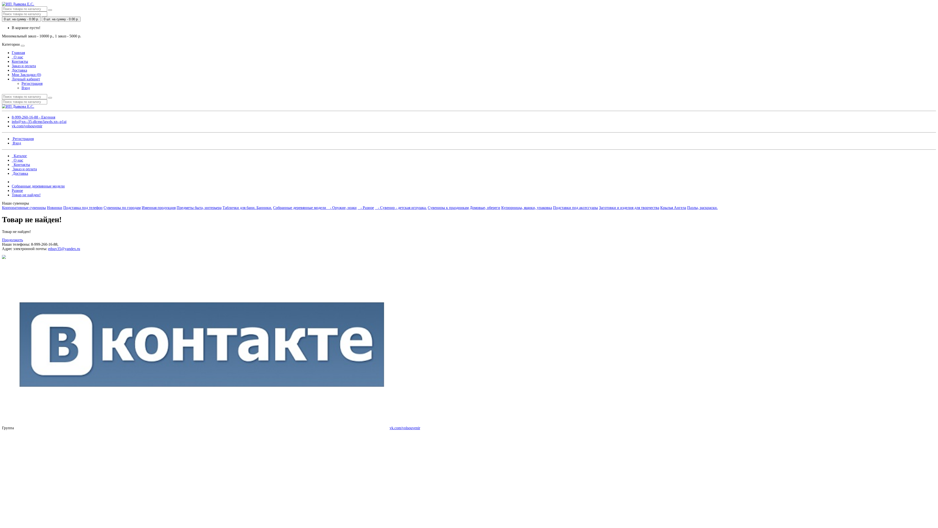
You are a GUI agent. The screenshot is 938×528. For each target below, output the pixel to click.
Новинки (54, 208)
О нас (17, 57)
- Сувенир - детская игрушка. (401, 208)
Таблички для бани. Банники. (247, 208)
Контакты (20, 61)
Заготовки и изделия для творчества (629, 208)
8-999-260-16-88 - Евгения (33, 117)
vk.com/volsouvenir (27, 126)
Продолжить (12, 240)
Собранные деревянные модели (38, 186)
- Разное (366, 208)
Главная (18, 53)
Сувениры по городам (122, 208)
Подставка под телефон (83, 208)
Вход (25, 88)
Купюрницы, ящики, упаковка (526, 208)
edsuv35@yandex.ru (64, 249)
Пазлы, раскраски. (702, 208)
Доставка (19, 70)
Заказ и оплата (24, 66)
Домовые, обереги (485, 208)
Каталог (19, 156)
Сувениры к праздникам (448, 208)
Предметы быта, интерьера (199, 208)
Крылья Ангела (673, 208)
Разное (17, 190)
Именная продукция (159, 208)
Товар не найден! (26, 195)
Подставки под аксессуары (575, 208)
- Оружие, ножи (342, 208)
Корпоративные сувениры (24, 208)
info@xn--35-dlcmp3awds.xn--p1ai (39, 122)
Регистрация (32, 83)
